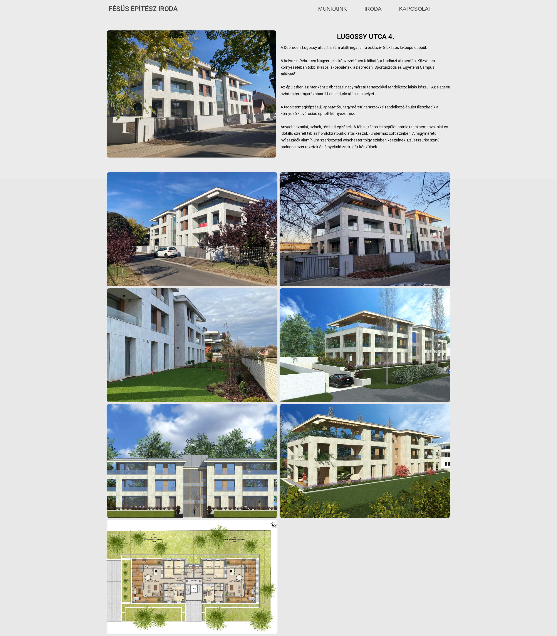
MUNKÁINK (332, 9)
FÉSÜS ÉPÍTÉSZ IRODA (143, 9)
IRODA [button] (373, 9)
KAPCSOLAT (415, 9)
